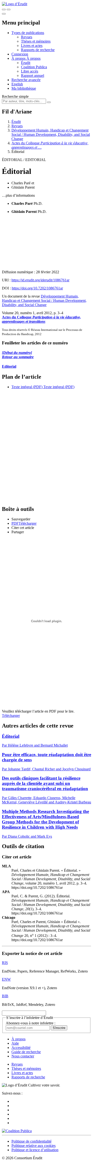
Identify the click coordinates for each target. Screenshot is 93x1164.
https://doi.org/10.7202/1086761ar (37, 288)
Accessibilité (21, 1048)
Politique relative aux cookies (33, 1146)
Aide (15, 1043)
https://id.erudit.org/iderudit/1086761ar (40, 280)
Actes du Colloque (41, 319)
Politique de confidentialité (31, 1141)
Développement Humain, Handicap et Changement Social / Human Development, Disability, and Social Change (50, 134)
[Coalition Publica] (17, 1131)
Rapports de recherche (38, 50)
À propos (33, 58)
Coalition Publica (34, 67)
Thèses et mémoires (36, 41)
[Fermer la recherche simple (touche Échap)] (8, 9)
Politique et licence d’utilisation (34, 1150)
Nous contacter (22, 1056)
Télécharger (11, 716)
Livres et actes (31, 46)
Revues (26, 37)
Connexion (19, 54)
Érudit (25, 63)
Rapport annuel (32, 75)
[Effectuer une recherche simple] (4, 9)
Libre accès (29, 71)
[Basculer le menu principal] (4, 14)
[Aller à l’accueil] (14, 4)
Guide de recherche (26, 1052)
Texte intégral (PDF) (26, 387)
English (17, 84)
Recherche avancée (26, 80)
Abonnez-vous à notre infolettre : (30, 1023)
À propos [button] (18, 58)
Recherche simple (15, 96)
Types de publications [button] (27, 33)
